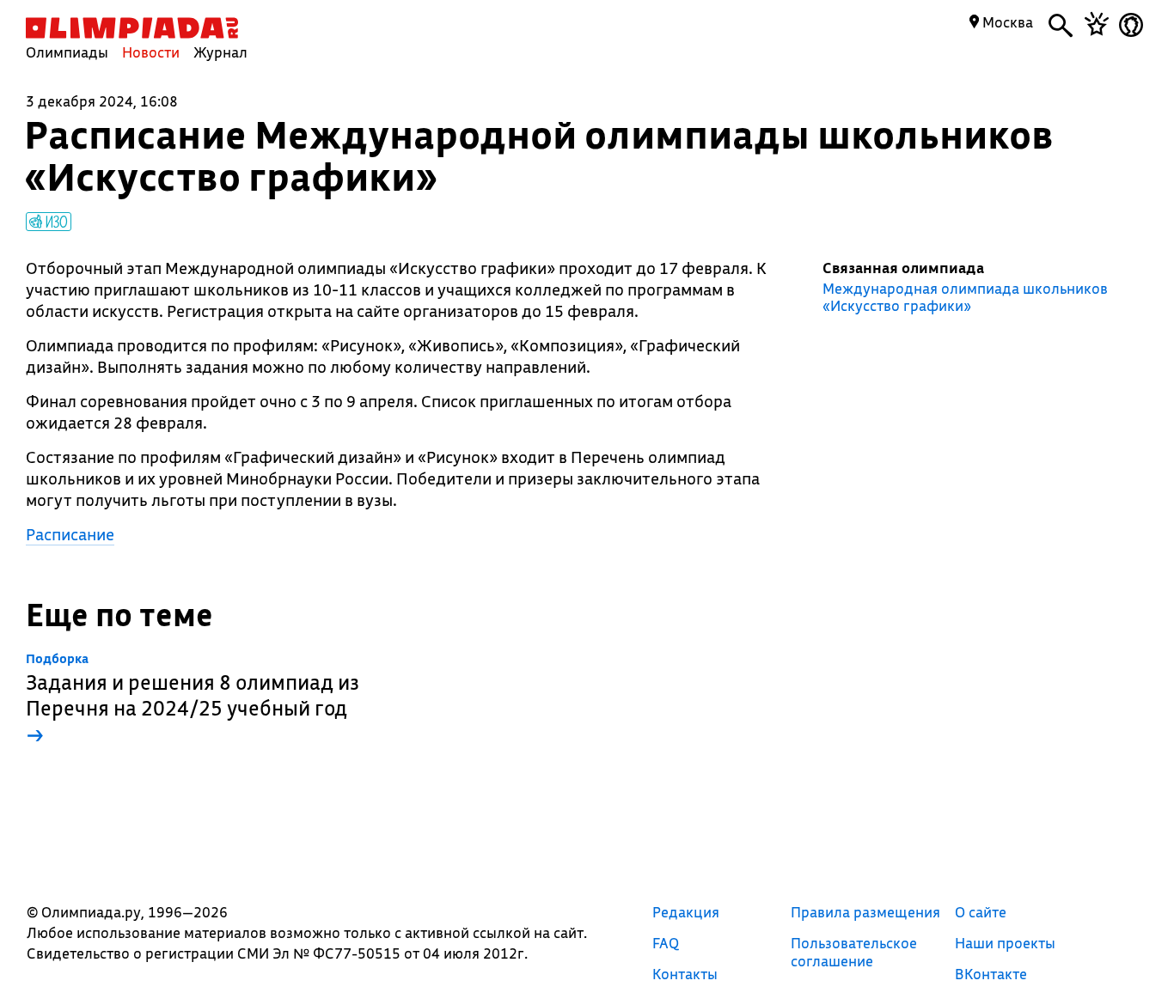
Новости (151, 52)
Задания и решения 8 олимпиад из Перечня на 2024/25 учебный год (192, 699)
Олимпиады (67, 52)
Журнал (220, 52)
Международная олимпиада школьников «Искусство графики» (965, 297)
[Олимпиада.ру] (132, 28)
